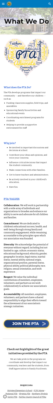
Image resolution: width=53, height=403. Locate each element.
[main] (26, 21)
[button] (3, 4)
